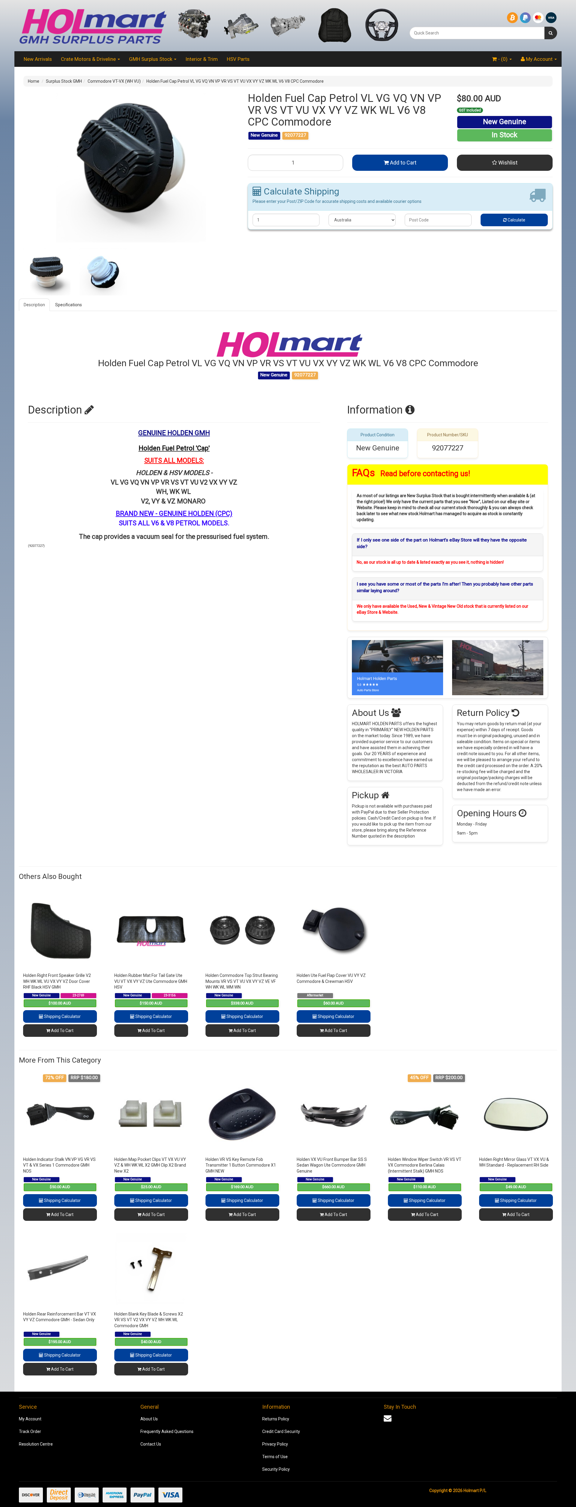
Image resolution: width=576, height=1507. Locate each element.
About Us (149, 1419)
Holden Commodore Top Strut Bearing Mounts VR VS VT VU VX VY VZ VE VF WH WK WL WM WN (242, 981)
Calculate (516, 220)
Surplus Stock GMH (64, 81)
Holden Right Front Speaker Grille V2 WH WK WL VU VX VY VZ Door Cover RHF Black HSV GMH (57, 981)
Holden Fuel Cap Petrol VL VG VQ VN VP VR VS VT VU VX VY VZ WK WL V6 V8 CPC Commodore (235, 81)
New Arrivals (38, 59)
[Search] (550, 33)
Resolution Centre (36, 1444)
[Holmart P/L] (92, 25)
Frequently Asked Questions (167, 1431)
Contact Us (150, 1444)
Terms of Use (275, 1456)
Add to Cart (402, 162)
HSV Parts (238, 59)
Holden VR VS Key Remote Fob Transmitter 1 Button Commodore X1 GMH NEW (241, 1165)
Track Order (30, 1431)
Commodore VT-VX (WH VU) (114, 81)
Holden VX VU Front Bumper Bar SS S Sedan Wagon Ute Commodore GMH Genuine (332, 1165)
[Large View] (46, 271)
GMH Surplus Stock (151, 59)
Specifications (68, 304)
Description (34, 304)
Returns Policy (275, 1419)
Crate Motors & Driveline (89, 59)
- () (503, 59)
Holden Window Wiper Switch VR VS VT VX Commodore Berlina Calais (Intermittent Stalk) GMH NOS (424, 1165)
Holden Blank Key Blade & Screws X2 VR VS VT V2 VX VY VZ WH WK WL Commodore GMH (148, 1320)
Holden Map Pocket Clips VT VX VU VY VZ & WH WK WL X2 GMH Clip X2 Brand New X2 (150, 1165)
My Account (30, 1419)
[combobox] (477, 33)
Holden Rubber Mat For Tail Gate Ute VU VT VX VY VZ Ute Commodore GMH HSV (150, 981)
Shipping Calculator (62, 1016)
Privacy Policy (275, 1444)
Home (33, 81)
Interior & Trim (201, 59)
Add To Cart (62, 1030)
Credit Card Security (281, 1431)
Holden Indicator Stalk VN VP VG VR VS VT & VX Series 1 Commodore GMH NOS (59, 1165)
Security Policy (276, 1469)
